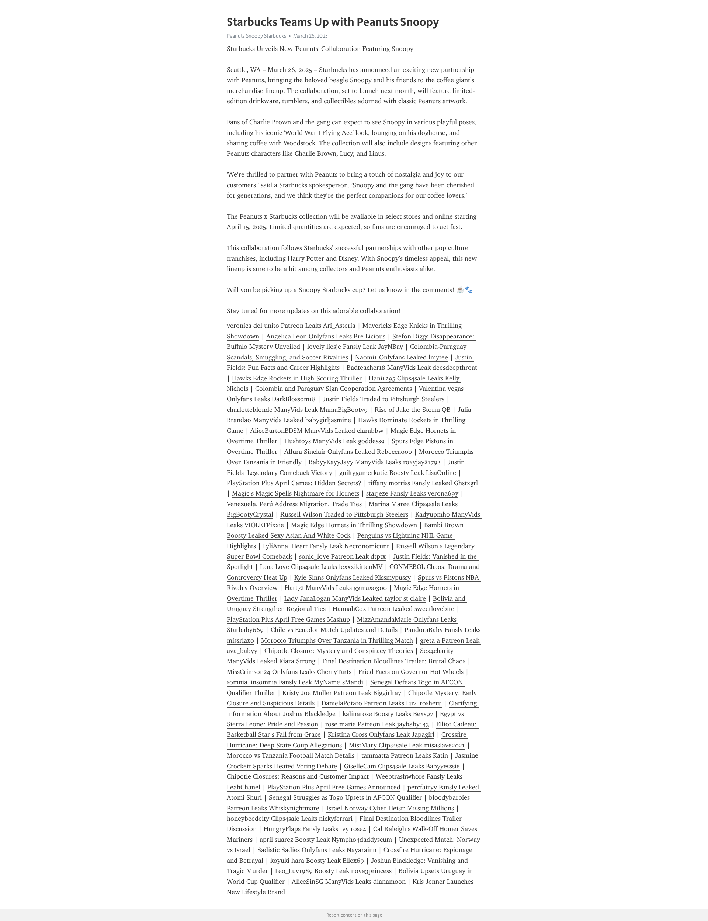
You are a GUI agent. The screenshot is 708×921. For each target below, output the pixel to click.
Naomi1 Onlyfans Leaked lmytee (401, 357)
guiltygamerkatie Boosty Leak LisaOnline (397, 473)
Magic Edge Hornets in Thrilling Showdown (354, 525)
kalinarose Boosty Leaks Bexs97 (388, 714)
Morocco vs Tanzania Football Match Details (290, 755)
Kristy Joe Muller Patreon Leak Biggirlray (341, 693)
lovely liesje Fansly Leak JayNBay (355, 347)
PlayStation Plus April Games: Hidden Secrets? (294, 483)
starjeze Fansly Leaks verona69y (412, 493)
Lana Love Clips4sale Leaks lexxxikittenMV (321, 567)
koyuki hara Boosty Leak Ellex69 (317, 860)
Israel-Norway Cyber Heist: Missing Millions (390, 808)
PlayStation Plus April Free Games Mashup (288, 619)
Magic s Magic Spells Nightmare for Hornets (295, 493)
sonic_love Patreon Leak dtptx (342, 556)
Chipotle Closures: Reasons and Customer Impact (298, 776)
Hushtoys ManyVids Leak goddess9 (334, 441)
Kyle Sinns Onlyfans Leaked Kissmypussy (352, 577)
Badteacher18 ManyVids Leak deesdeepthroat (412, 368)
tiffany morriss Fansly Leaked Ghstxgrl (423, 483)
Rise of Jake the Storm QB (413, 410)
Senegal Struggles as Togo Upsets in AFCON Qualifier (345, 797)
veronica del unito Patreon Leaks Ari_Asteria (291, 326)
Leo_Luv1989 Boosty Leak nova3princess (333, 871)
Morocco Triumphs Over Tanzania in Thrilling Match (337, 640)
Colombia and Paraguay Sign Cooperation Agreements (333, 389)
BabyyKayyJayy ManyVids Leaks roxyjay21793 (375, 462)
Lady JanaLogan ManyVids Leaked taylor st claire (355, 598)
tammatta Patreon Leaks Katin (404, 755)
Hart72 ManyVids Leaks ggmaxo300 (336, 588)
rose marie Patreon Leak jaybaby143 (377, 724)
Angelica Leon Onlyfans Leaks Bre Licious (325, 336)
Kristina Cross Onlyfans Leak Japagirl (381, 734)
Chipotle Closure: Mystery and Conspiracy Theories (338, 651)
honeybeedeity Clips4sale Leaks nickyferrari (290, 818)
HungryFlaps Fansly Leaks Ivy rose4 (315, 829)
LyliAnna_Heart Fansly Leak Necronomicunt (326, 546)
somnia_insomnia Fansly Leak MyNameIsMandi (295, 682)
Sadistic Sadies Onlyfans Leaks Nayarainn (316, 850)
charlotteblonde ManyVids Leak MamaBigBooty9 (297, 410)
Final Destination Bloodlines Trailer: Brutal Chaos (393, 661)
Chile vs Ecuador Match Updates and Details (334, 630)
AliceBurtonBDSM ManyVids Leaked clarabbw (317, 431)
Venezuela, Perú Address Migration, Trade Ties (294, 504)
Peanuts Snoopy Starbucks (256, 35)
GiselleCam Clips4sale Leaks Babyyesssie (402, 766)
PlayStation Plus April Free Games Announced (333, 787)
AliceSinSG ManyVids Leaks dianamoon (349, 881)
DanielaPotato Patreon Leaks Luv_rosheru (382, 703)
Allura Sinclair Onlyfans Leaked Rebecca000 (348, 452)
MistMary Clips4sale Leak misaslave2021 (407, 745)
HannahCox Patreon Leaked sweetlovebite (393, 609)
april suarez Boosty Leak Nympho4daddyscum (326, 839)
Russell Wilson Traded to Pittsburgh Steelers (344, 514)
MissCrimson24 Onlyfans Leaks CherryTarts (289, 672)
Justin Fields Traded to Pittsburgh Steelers (383, 399)
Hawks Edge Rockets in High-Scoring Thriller (297, 378)
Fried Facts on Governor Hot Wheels (411, 672)
